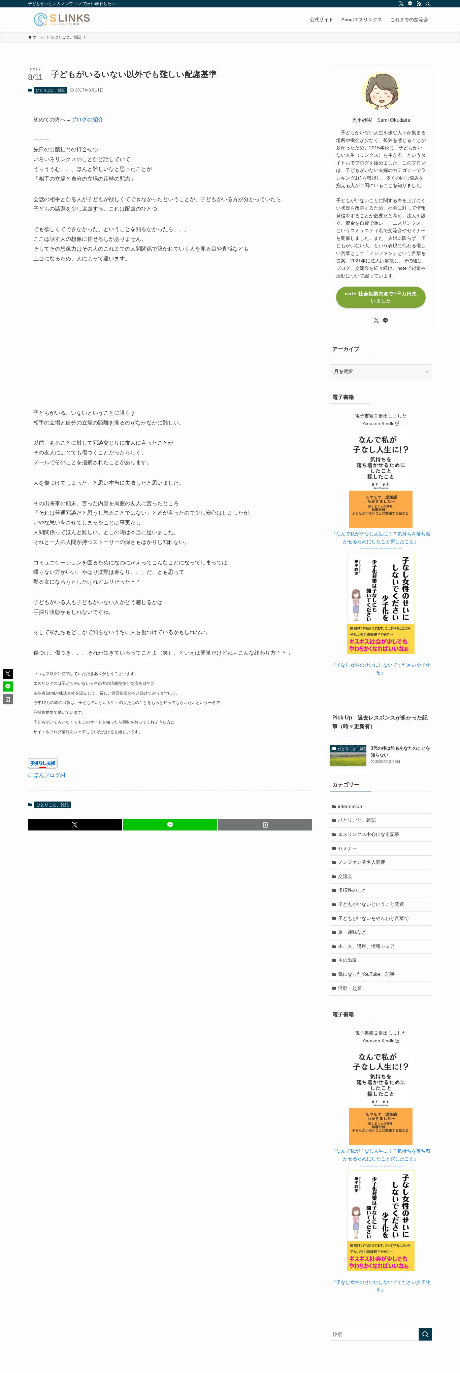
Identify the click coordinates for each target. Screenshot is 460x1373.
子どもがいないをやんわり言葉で (373, 918)
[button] (75, 824)
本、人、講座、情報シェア (366, 946)
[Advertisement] (170, 341)
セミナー (347, 848)
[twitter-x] (401, 3)
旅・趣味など (352, 932)
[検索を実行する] (425, 1334)
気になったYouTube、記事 (366, 974)
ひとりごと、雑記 (50, 90)
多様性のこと (352, 890)
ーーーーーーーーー (381, 549)
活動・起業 (350, 988)
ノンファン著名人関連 (361, 862)
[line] (410, 3)
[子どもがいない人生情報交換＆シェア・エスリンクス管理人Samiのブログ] (64, 19)
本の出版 (347, 960)
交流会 (345, 876)
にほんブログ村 (47, 775)
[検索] (427, 3)
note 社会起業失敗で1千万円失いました (381, 297)
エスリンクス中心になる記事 (368, 834)
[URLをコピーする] (265, 824)
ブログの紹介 (87, 119)
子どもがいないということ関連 (371, 904)
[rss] (419, 3)
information (350, 806)
